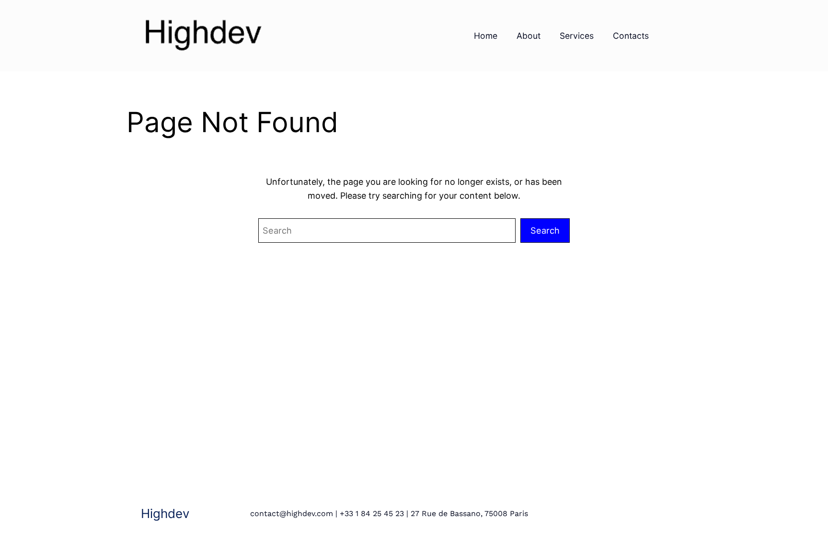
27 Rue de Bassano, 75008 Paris (469, 513)
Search (545, 230)
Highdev (165, 513)
